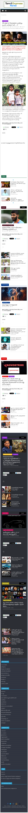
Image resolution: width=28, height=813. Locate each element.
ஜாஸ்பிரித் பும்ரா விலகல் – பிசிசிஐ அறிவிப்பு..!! (12, 228)
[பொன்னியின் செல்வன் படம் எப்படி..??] (6, 494)
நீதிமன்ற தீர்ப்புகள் (5, 710)
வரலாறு (3, 681)
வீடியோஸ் (3, 756)
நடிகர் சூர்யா (21, 28)
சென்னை (3, 677)
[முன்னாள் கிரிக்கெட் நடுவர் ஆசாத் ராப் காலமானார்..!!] (5, 253)
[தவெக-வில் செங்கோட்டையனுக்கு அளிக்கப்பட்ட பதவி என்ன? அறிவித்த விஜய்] (5, 190)
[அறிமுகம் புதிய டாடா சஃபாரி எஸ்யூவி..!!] (14, 516)
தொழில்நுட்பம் (6, 302)
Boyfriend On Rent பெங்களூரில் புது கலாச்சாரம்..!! (15, 503)
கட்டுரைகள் (4, 751)
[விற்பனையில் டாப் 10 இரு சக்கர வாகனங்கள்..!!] (6, 557)
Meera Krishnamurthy (15, 27)
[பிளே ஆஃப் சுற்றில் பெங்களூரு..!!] (5, 267)
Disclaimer (3, 774)
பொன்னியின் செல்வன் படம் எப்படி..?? (17, 495)
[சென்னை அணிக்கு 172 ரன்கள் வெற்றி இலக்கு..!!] (5, 275)
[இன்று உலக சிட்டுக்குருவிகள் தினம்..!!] (5, 415)
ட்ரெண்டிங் (5, 21)
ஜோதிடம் (3, 679)
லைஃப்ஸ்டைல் (5, 673)
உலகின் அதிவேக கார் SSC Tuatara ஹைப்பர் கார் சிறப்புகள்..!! (17, 573)
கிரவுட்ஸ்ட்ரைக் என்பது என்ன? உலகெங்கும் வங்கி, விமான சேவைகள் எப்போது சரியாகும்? (13, 381)
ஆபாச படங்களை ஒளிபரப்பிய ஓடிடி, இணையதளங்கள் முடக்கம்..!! (18, 409)
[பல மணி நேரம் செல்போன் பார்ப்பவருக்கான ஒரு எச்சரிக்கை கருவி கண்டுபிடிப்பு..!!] (5, 344)
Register (23, 806)
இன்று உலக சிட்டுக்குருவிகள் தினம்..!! (18, 416)
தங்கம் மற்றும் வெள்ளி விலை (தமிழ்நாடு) (11, 776)
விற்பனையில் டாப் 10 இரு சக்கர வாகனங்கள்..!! (17, 558)
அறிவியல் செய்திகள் (6, 745)
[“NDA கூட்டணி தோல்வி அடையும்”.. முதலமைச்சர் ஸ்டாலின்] (5, 182)
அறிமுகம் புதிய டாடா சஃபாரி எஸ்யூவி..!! (11, 533)
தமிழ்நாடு (3, 667)
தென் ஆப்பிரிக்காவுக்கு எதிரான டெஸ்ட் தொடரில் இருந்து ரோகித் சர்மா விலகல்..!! (18, 262)
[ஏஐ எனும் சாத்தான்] (14, 288)
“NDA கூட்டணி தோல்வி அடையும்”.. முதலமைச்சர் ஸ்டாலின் (17, 183)
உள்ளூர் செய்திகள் (6, 747)
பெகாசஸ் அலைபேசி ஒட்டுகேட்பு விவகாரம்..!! (16, 338)
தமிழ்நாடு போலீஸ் (5, 675)
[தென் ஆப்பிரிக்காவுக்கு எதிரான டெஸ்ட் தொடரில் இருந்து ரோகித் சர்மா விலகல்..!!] (5, 260)
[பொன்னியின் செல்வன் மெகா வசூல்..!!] (6, 487)
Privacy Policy (14, 806)
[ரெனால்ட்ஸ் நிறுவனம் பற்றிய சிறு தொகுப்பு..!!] (6, 564)
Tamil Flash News (9, 28)
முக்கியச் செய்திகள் (6, 764)
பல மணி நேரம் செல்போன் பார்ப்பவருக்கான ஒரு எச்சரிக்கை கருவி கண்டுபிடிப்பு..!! (17, 347)
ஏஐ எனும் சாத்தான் (9, 305)
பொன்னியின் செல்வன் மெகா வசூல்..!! (17, 488)
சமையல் (3, 731)
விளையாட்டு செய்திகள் (8, 225)
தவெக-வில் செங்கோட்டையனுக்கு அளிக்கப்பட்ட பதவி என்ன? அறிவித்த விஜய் (17, 192)
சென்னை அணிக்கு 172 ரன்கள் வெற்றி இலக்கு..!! (17, 276)
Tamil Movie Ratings (5, 760)
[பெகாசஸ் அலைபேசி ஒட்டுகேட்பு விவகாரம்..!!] (5, 337)
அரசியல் (3, 691)
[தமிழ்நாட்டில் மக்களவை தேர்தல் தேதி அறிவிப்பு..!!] (5, 199)
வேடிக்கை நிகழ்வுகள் (6, 712)
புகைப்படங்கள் (4, 683)
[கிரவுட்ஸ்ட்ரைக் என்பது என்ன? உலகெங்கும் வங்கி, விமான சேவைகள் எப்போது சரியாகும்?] (14, 361)
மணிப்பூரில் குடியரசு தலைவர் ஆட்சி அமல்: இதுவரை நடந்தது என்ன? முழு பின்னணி (17, 632)
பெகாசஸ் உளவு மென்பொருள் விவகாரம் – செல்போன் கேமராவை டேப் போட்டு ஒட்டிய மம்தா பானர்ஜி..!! (18, 331)
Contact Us (9, 806)
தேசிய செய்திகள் (7, 600)
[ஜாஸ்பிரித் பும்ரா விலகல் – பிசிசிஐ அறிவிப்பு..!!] (14, 210)
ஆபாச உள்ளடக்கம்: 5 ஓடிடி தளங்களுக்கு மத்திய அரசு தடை (13, 604)
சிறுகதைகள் (4, 737)
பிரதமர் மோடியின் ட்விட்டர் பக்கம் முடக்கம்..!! (17, 423)
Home (5, 806)
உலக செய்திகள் (5, 754)
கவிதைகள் (4, 749)
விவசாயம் (3, 704)
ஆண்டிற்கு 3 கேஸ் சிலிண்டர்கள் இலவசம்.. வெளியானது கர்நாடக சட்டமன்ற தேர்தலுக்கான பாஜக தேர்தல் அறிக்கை (17, 651)
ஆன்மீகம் (3, 716)
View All (23, 207)
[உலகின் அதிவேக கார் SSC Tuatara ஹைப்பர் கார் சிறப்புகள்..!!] (6, 571)
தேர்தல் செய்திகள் (5, 669)
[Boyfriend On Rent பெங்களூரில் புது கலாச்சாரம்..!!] (6, 501)
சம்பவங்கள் (4, 695)
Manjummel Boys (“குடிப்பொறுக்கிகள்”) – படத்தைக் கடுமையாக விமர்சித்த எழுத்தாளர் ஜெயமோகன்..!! (11, 460)
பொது (2, 693)
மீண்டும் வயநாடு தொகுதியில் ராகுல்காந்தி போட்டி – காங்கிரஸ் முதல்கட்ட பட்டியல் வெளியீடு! (17, 641)
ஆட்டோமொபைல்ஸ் (8, 530)
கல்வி (2, 762)
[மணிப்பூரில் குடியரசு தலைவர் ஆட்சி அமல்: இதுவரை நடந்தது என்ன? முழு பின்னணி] (6, 629)
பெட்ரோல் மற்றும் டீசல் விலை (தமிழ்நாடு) (10, 778)
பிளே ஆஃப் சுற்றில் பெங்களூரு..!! (15, 268)
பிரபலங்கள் (4, 758)
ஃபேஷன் (3, 723)
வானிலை (3, 702)
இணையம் (5, 376)
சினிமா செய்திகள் (7, 454)
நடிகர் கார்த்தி (15, 28)
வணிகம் (3, 700)
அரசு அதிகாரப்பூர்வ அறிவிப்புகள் (9, 698)
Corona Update (4, 665)
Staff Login (19, 806)
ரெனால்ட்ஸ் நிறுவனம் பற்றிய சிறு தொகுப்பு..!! (17, 565)
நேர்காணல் (4, 741)
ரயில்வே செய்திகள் (6, 671)
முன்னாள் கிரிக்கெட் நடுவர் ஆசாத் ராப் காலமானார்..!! (17, 254)
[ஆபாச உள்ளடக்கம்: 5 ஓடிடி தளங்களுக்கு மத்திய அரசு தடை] (14, 586)
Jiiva (12, 306)
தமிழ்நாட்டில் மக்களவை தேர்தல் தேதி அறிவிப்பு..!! (17, 199)
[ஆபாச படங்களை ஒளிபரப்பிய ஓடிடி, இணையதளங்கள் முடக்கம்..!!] (5, 407)
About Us (3, 772)
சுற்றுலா (3, 708)
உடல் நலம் (3, 733)
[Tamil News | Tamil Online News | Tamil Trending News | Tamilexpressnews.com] (2, 10)
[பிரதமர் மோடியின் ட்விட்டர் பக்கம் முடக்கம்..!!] (5, 422)
